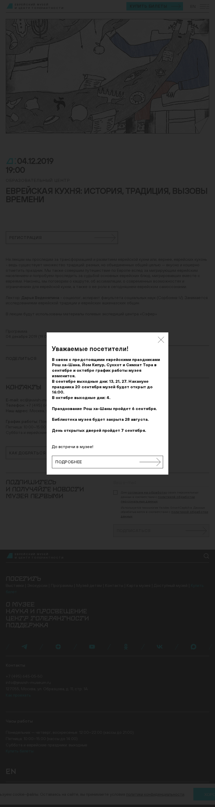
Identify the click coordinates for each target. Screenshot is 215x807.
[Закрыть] (161, 340)
